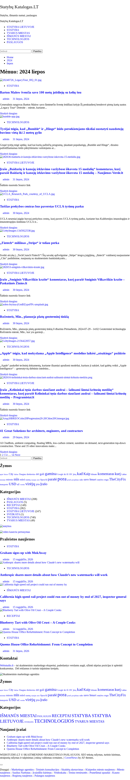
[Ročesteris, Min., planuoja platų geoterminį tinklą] (24, 304)
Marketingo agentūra (23, 769)
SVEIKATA (13, 514)
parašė (52, 479)
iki (65, 474)
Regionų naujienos (22, 775)
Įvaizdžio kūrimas (42, 772)
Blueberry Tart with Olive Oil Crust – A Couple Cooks (37, 622)
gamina (51, 473)
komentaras (106, 474)
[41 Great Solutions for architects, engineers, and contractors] (34, 418)
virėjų (30, 484)
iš (67, 474)
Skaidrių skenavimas (72, 769)
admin (6, 98)
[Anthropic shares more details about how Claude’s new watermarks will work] (39, 562)
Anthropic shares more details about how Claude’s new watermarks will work (54, 575)
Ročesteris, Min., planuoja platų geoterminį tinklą (34, 316)
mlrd (22, 479)
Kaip (86, 474)
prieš (69, 480)
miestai (2, 480)
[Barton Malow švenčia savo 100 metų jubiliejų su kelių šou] (20, 80)
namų (28, 479)
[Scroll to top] (1, 760)
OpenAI (43, 480)
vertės (22, 484)
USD (12, 484)
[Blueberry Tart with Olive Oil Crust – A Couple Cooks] (30, 610)
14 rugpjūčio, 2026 (23, 628)
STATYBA (13, 29)
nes (38, 480)
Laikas (124, 474)
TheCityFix (117, 479)
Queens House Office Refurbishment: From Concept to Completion (46, 644)
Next (17, 454)
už (18, 484)
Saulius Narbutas (21, 772)
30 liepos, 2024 (21, 213)
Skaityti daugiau (8, 113)
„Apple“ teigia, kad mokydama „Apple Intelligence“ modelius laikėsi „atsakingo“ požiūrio (63, 353)
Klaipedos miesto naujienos (100, 769)
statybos (100, 480)
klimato (94, 474)
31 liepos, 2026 (21, 651)
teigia (106, 480)
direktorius (31, 474)
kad (80, 473)
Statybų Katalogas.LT (19, 6)
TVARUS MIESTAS (18, 33)
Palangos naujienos (45, 775)
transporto (4, 484)
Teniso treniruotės (77, 772)
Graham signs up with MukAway (23, 553)
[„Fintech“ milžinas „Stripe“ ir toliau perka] (17, 230)
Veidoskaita (60, 772)
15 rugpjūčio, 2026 (23, 559)
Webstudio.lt (6, 665)
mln (16, 479)
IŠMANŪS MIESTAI (19, 36)
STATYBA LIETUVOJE (20, 26)
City (11, 474)
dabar (16, 474)
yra (38, 484)
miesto (9, 479)
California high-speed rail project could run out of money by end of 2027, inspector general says (58, 742)
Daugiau (22, 474)
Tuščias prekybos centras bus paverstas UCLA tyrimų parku (42, 206)
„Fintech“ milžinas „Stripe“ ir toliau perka (29, 243)
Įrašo (43, 484)
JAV (70, 474)
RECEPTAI (13, 505)
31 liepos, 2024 (21, 98)
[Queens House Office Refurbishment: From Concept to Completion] (37, 632)
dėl (37, 474)
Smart (92, 479)
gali (42, 474)
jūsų (74, 474)
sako (81, 480)
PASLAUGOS (15, 42)
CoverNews (71, 757)
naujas (33, 480)
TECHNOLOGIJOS (18, 39)
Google (60, 474)
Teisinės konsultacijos (47, 769)
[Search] (1, 47)
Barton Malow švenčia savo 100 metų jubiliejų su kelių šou (40, 92)
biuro (6, 474)
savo (86, 479)
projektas (75, 480)
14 (13, 454)
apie (1, 474)
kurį (118, 474)
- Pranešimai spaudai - (100, 772)
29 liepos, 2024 (21, 437)
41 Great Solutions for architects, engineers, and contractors (41, 431)
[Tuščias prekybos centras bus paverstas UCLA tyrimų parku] (27, 194)
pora (62, 478)
